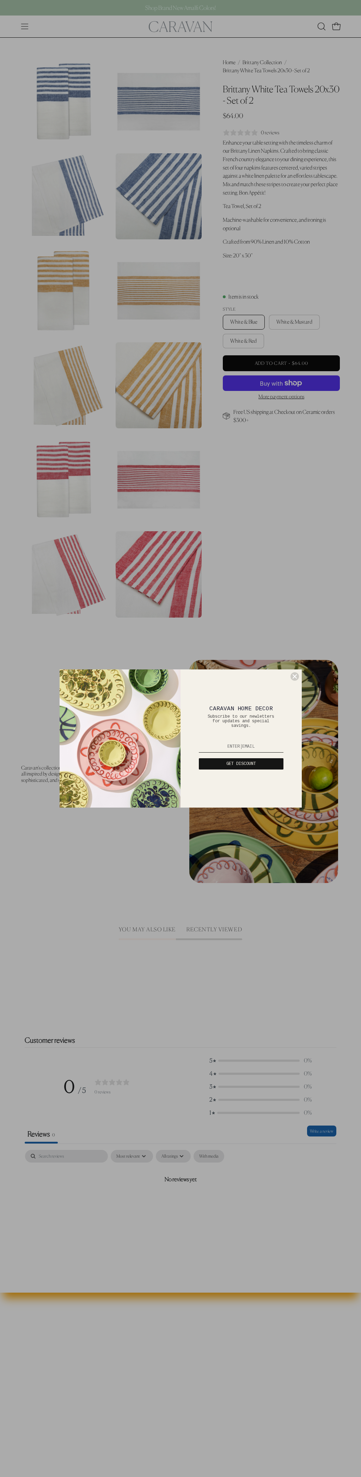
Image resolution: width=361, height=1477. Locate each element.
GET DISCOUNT (241, 763)
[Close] (294, 676)
